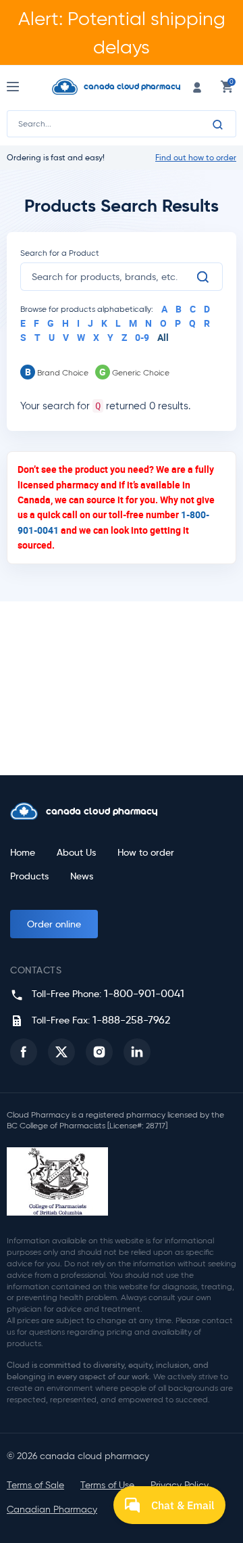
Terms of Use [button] (107, 1485)
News (81, 876)
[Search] (218, 124)
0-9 (142, 337)
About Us (76, 852)
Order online (54, 924)
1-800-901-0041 (144, 993)
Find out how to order (195, 158)
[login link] (197, 86)
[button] (23, 1051)
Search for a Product (59, 253)
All (163, 337)
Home (22, 852)
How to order (145, 852)
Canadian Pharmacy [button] (52, 1509)
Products (29, 876)
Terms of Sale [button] (35, 1485)
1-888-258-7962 (131, 1019)
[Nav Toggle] (25, 86)
